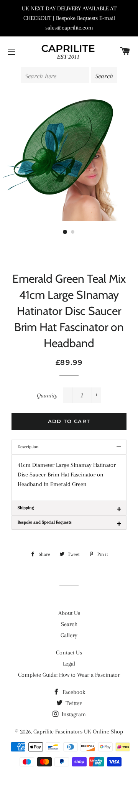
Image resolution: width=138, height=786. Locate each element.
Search (69, 624)
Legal (69, 663)
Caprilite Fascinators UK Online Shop (78, 731)
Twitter (73, 703)
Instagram (73, 714)
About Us (69, 613)
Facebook (73, 692)
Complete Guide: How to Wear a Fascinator (69, 674)
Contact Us (69, 652)
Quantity (47, 395)
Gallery (69, 635)
